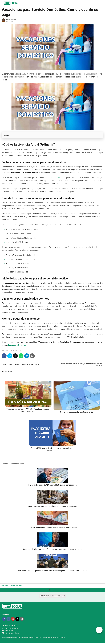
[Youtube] (13, 619)
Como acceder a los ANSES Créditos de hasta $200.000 (22, 365)
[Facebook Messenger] (9, 355)
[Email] (32, 355)
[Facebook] (4, 355)
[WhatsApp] (21, 355)
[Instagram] (8, 619)
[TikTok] (17, 619)
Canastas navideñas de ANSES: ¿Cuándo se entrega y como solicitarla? (81, 365)
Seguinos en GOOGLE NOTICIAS (53, 596)
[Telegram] (26, 355)
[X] (15, 355)
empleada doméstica (55, 178)
